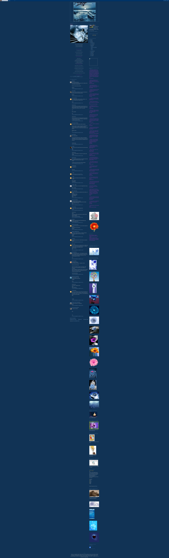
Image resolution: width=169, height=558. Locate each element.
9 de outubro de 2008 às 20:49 (77, 236)
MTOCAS (73, 157)
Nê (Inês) (96, 486)
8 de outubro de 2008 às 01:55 (77, 144)
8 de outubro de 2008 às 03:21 (77, 150)
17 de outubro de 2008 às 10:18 (77, 316)
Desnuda (73, 134)
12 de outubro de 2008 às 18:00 (77, 300)
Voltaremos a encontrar (94, 47)
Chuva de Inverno (84, 3)
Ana (72, 219)
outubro (92, 45)
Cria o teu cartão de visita (92, 548)
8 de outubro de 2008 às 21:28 (77, 210)
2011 (91, 39)
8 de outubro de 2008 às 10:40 (77, 155)
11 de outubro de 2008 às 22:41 (77, 274)
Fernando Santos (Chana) (75, 302)
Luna (72, 238)
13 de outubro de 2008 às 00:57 (77, 305)
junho (92, 54)
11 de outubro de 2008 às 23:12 (77, 282)
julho (91, 53)
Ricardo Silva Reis (74, 224)
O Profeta (73, 165)
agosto (92, 52)
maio (91, 55)
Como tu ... (92, 49)
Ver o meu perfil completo (93, 31)
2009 (91, 40)
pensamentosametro (74, 307)
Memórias (92, 46)
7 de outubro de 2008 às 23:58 (77, 132)
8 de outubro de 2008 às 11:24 (77, 163)
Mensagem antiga (85, 319)
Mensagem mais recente (73, 319)
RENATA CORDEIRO (74, 231)
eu (72, 146)
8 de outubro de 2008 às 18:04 (77, 182)
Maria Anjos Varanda (74, 276)
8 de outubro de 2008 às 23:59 (77, 217)
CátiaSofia (73, 290)
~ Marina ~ (73, 184)
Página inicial (80, 319)
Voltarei (92, 48)
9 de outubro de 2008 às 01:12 (77, 222)
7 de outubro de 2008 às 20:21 (77, 114)
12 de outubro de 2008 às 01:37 (77, 288)
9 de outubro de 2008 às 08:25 (77, 229)
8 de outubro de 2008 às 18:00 (77, 174)
